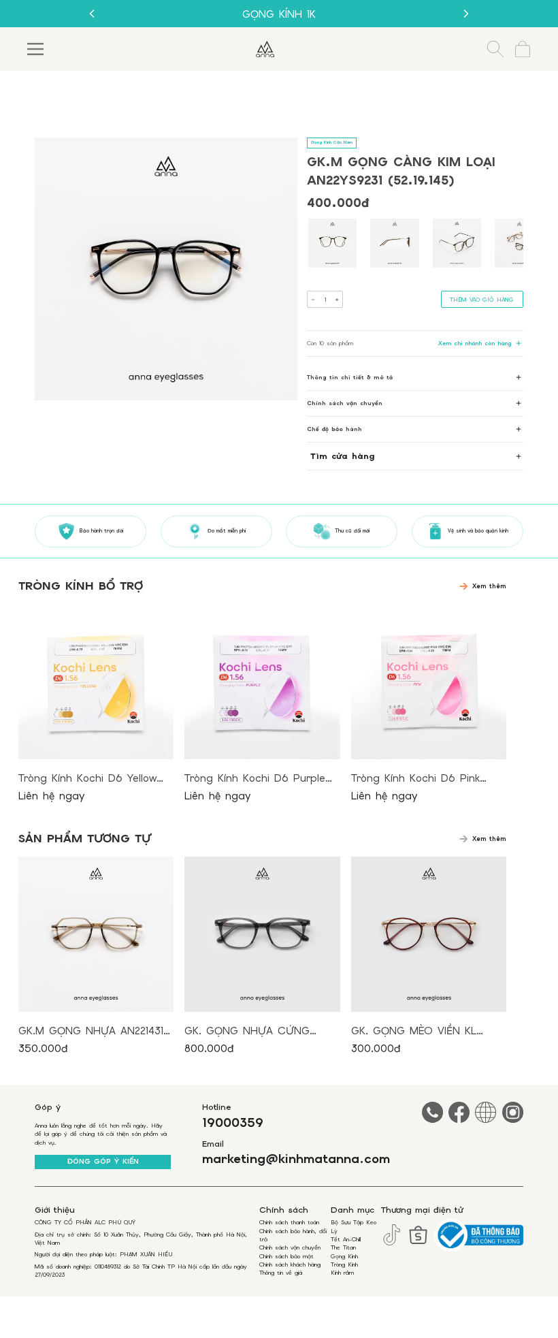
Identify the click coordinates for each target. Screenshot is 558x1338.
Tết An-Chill (346, 1239)
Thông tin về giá (280, 1272)
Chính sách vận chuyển (290, 1247)
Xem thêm (489, 586)
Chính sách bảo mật (286, 1256)
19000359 (232, 1123)
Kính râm (342, 1272)
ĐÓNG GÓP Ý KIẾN (103, 1161)
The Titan (343, 1247)
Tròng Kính (344, 1264)
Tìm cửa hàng (342, 456)
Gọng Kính (344, 1256)
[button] (332, 242)
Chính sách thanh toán (289, 1222)
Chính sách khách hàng (290, 1264)
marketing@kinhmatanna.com (296, 1159)
